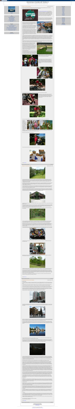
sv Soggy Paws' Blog (12, 33)
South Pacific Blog (11, 16)
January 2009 (63, 20)
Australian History (11, 21)
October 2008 (63, 18)
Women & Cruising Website (11, 18)
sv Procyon (63, 13)
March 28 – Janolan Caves (11, 26)
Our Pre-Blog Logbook (63, 24)
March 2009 (63, 21)
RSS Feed (12, 13)
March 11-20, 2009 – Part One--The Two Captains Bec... (11, 29)
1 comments (51, 164)
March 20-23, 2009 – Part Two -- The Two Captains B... (11, 28)
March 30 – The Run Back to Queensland (12, 25)
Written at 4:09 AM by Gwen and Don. (25, 164)
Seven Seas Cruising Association (12, 19)
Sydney (63, 12)
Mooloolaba (25, 400)
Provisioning (63, 15)
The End (11, 24)
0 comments (51, 278)
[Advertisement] (63, 38)
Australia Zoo (25, 162)
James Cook (63, 10)
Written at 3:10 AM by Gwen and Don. (25, 278)
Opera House (63, 11)
